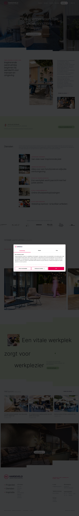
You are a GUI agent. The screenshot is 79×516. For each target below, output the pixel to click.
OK (56, 268)
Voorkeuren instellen (39, 268)
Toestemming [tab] (22, 250)
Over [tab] (57, 250)
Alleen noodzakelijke (23, 268)
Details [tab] (39, 250)
